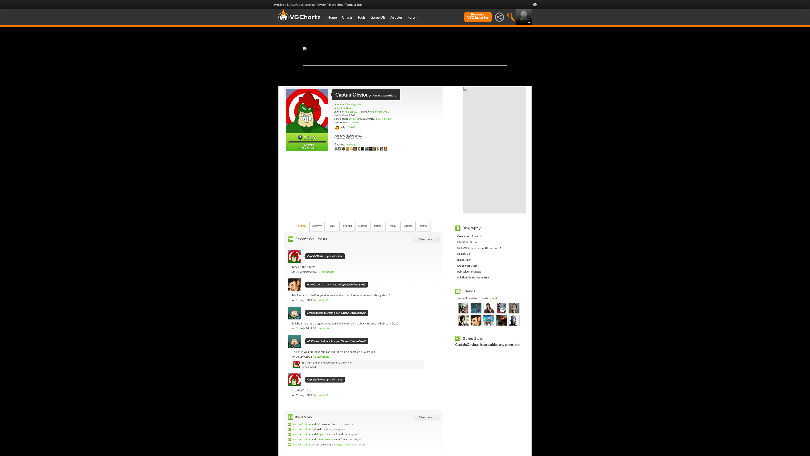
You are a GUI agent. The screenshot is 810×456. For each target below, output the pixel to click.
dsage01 (311, 284)
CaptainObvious (316, 256)
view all (493, 298)
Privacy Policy (325, 4)
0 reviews (355, 122)
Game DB (377, 17)
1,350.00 (350, 127)
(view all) (350, 144)
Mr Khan (312, 312)
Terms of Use (353, 4)
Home (332, 17)
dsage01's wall (344, 444)
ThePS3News (323, 439)
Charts (347, 17)
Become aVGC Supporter (477, 16)
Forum (413, 17)
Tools (361, 17)
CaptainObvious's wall (352, 284)
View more (425, 239)
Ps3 (318, 424)
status (338, 256)
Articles (396, 17)
